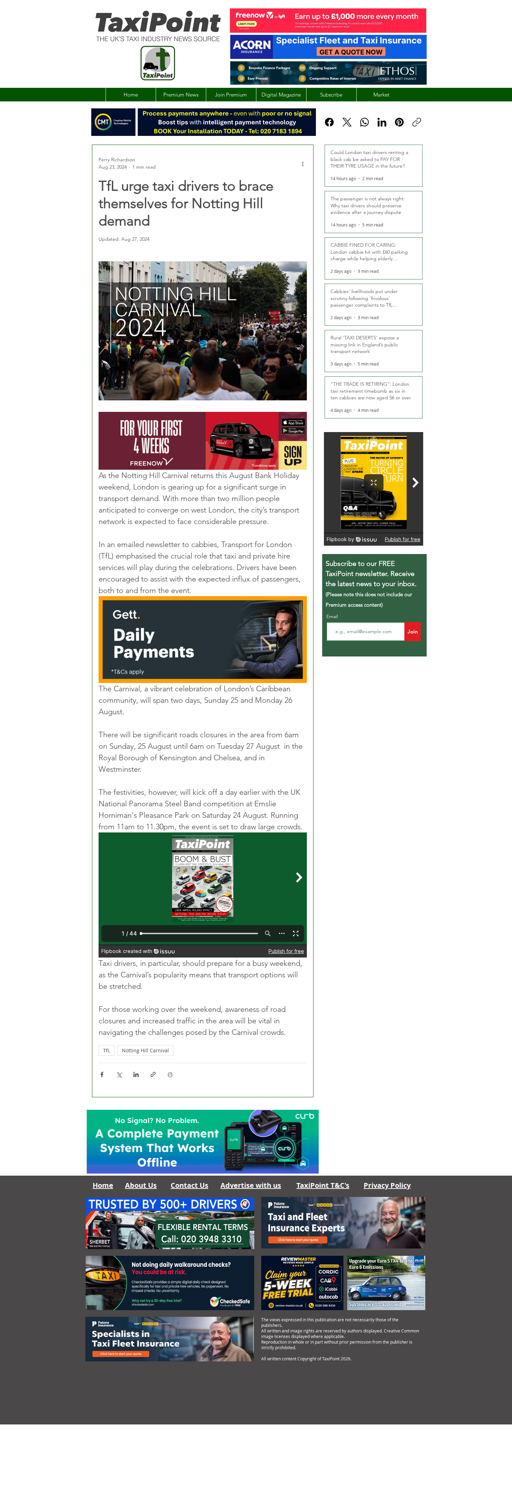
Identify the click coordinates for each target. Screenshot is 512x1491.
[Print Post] (170, 1074)
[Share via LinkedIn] (136, 1074)
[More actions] (302, 163)
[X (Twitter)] (347, 122)
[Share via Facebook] (102, 1074)
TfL (106, 1050)
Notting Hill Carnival (145, 1050)
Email (332, 616)
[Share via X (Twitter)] (119, 1074)
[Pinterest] (399, 122)
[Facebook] (329, 122)
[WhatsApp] (364, 122)
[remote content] (203, 895)
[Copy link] (416, 122)
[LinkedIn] (382, 122)
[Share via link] (153, 1074)
